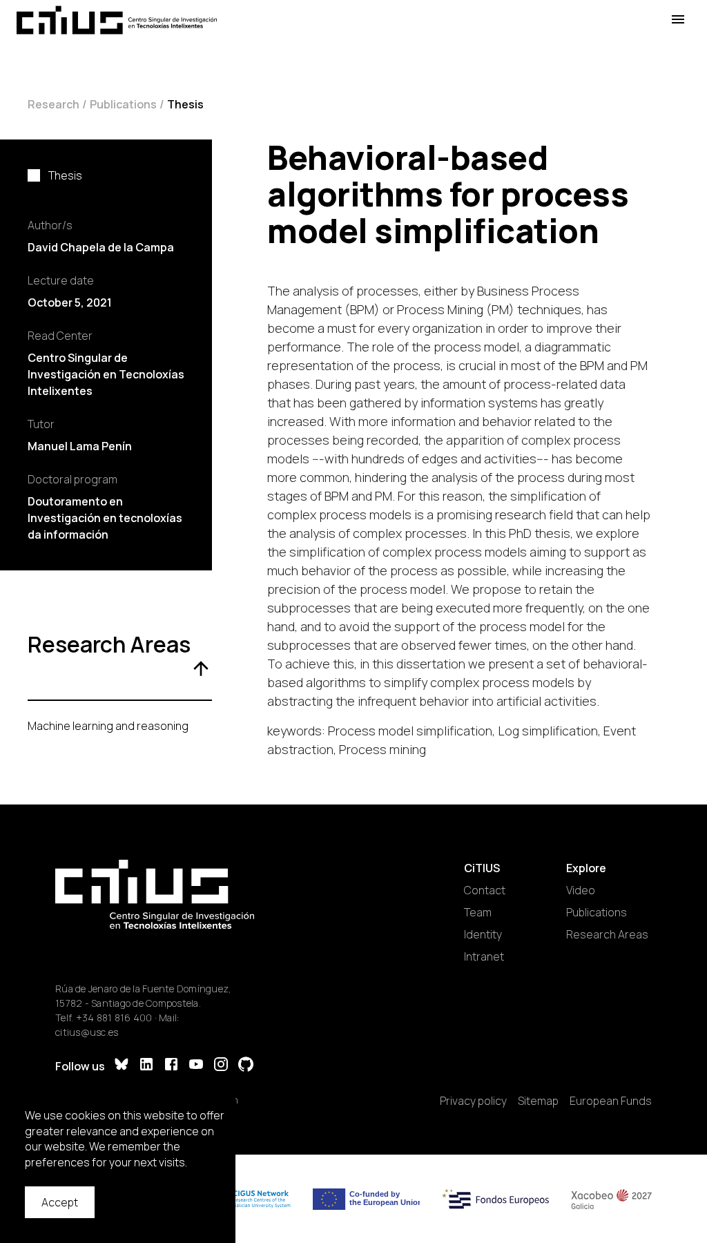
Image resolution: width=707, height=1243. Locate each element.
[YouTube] (196, 1066)
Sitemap (538, 1100)
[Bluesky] (121, 1066)
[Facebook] (171, 1066)
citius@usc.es (86, 1032)
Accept (59, 1202)
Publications (123, 104)
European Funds (611, 1100)
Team (478, 912)
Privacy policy (473, 1100)
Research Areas (607, 934)
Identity (483, 934)
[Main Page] (117, 20)
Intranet (484, 956)
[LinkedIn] (146, 1066)
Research (53, 104)
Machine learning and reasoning (108, 725)
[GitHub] (246, 1066)
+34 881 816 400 (114, 1017)
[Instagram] (221, 1066)
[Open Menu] (678, 20)
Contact (484, 890)
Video (580, 890)
